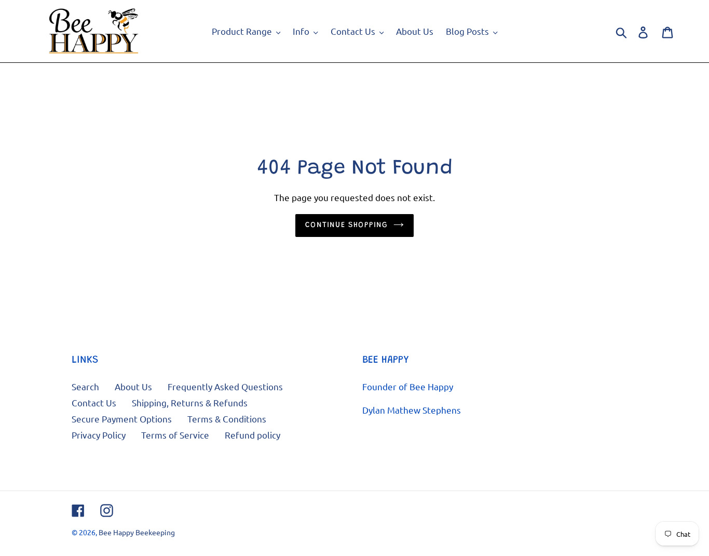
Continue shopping (346, 225)
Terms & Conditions (226, 418)
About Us (133, 386)
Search (85, 386)
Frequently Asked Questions (225, 386)
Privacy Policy (99, 434)
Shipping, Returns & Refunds (190, 402)
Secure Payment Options (122, 418)
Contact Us (94, 402)
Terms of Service (175, 434)
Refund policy (252, 434)
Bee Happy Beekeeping (137, 532)
